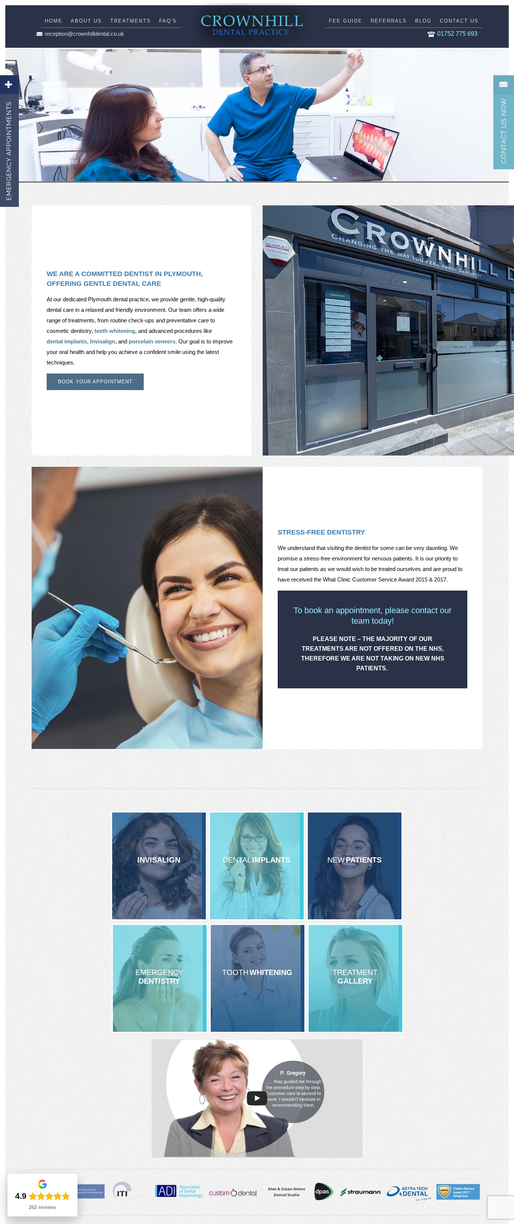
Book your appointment (95, 381)
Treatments (130, 21)
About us (86, 21)
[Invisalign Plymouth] (159, 865)
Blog (423, 21)
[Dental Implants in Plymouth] (257, 865)
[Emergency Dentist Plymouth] (160, 978)
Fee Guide (345, 21)
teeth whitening (114, 331)
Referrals (389, 21)
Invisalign (102, 341)
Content (503, 122)
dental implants (67, 341)
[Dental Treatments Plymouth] (355, 978)
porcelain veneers (152, 341)
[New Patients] (354, 865)
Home (53, 21)
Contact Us (459, 21)
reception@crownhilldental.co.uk (84, 33)
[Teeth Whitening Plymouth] (257, 978)
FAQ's (168, 21)
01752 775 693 (457, 33)
